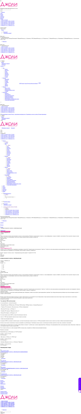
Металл (8, 169)
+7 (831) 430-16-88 (7, 23)
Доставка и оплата (3, 393)
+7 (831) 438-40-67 (7, 22)
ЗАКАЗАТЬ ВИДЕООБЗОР (5, 231)
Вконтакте (5, 41)
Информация (2, 383)
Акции (1, 382)
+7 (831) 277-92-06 (4, 19)
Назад (7, 141)
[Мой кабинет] (0, 129)
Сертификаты (3, 388)
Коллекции (9, 177)
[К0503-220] (2, 230)
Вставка (8, 158)
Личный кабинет (3, 391)
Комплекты (2, 381)
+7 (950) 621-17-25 (7, 25)
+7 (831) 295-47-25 (7, 24)
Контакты (2, 387)
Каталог (6, 143)
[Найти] (1, 11)
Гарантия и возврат (4, 392)
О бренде (2, 386)
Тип (8, 146)
